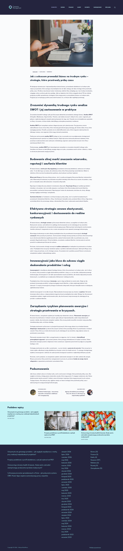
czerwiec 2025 (67, 487)
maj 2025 (65, 490)
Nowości (54, 7)
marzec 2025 (66, 496)
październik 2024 (68, 510)
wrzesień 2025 (67, 482)
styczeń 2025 (66, 501)
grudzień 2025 (67, 474)
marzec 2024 (66, 529)
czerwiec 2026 (67, 457)
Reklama (108, 7)
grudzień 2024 (67, 504)
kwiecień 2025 (66, 493)
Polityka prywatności (95, 547)
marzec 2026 (66, 465)
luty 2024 (65, 532)
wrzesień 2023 (67, 537)
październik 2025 (68, 479)
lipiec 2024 (65, 518)
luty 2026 (65, 468)
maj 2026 (65, 460)
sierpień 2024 (66, 515)
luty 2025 (65, 498)
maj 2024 (65, 523)
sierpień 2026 (66, 452)
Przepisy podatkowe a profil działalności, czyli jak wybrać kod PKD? (31, 460)
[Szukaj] (114, 7)
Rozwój (87, 7)
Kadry (79, 7)
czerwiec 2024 (67, 521)
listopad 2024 (66, 507)
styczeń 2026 (66, 471)
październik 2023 (67, 534)
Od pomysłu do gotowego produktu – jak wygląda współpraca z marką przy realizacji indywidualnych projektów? (23, 414)
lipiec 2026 (65, 454)
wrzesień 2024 (67, 512)
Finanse (71, 7)
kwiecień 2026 (66, 463)
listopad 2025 (66, 476)
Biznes (63, 7)
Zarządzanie (97, 7)
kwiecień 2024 (66, 526)
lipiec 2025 (65, 485)
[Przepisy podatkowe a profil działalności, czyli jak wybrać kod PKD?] (61, 420)
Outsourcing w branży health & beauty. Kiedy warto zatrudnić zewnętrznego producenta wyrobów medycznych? (97, 435)
